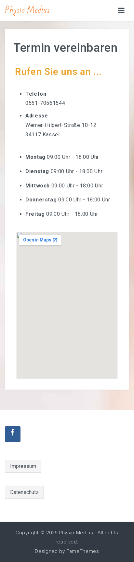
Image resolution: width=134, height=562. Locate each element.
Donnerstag (41, 200)
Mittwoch (37, 185)
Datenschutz (24, 492)
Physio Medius (27, 10)
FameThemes (82, 551)
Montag (35, 157)
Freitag (35, 214)
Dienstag (37, 171)
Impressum (23, 466)
